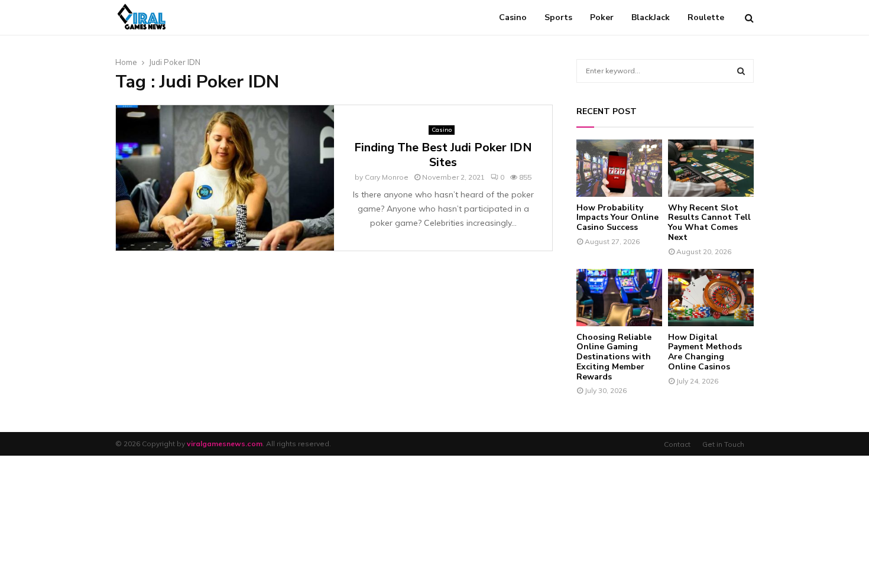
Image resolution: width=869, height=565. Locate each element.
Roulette (706, 17)
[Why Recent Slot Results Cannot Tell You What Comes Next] (711, 168)
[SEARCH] (741, 71)
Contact (677, 444)
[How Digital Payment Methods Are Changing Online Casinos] (711, 297)
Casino (513, 17)
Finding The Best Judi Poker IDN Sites (443, 154)
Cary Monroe (386, 177)
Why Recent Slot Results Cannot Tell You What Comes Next (709, 222)
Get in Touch (723, 444)
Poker (602, 17)
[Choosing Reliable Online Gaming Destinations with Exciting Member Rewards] (619, 297)
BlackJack (650, 17)
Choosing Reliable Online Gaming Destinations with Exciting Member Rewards (613, 357)
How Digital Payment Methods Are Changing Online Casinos (705, 352)
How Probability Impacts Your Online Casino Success (617, 217)
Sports (558, 17)
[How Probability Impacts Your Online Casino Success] (619, 168)
